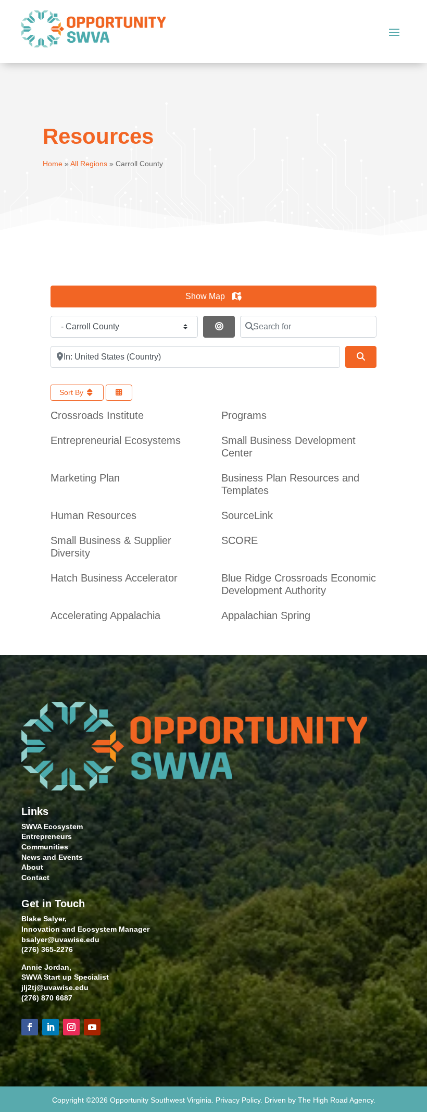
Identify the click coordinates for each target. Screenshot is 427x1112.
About (32, 867)
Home (52, 163)
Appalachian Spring (265, 615)
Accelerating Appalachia (105, 615)
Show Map (206, 296)
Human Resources (93, 515)
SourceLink (247, 515)
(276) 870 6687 (46, 998)
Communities (44, 847)
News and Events (52, 857)
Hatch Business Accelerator (114, 578)
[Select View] (119, 393)
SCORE (239, 540)
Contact (35, 877)
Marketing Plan (85, 478)
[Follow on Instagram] (71, 1027)
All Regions (88, 163)
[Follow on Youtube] (92, 1027)
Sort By (72, 392)
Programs (244, 415)
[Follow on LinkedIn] (50, 1027)
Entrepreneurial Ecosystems (116, 440)
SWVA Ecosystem (52, 826)
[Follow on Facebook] (29, 1027)
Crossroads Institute (97, 415)
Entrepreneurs (46, 836)
